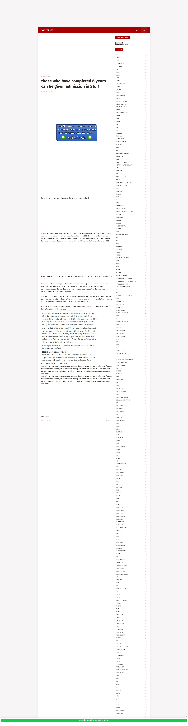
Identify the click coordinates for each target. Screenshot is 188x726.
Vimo (131, 661)
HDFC (131, 298)
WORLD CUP (131, 673)
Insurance (131, 348)
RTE (131, 539)
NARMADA (131, 432)
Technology (131, 629)
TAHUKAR (131, 603)
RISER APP (131, 533)
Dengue (131, 194)
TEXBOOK (131, 620)
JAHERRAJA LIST (131, 351)
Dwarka (131, 200)
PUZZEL (131, 493)
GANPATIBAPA (131, 226)
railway (131, 702)
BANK (131, 98)
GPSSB (131, 255)
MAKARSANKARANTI (131, 400)
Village (131, 658)
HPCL (131, 316)
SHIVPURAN (131, 568)
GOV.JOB (131, 249)
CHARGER (131, 156)
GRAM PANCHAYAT (131, 258)
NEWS (48, 76)
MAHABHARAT (131, 391)
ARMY (131, 81)
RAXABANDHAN (131, 528)
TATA (131, 612)
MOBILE (131, 417)
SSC (131, 586)
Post (131, 499)
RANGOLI (131, 519)
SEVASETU (131, 562)
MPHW (131, 426)
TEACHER (131, 615)
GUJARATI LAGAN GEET (131, 278)
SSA (131, 583)
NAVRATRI (131, 438)
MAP (131, 403)
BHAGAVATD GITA (131, 104)
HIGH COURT (131, 304)
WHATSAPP (131, 667)
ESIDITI (131, 214)
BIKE (131, 110)
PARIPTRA (131, 475)
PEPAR (131, 478)
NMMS (131, 452)
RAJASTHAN (131, 510)
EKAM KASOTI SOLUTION (131, 211)
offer (131, 696)
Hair (131, 319)
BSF (131, 130)
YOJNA (131, 676)
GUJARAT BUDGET (131, 275)
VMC (131, 652)
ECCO (131, 203)
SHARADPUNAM (131, 565)
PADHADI (131, 470)
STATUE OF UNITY (131, 589)
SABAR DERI (131, 542)
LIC (131, 377)
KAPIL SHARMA (131, 362)
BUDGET (131, 133)
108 (131, 55)
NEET (131, 441)
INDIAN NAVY (131, 333)
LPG (131, 383)
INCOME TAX (131, 330)
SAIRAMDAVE (131, 545)
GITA (131, 237)
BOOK (131, 121)
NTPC (131, 458)
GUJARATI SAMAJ (131, 284)
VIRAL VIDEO (131, 649)
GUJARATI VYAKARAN (131, 287)
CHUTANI (131, 159)
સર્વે (131, 716)
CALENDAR (131, 139)
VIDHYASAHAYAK (131, 647)
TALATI (131, 606)
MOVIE (131, 423)
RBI (131, 530)
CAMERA (131, 145)
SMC (131, 577)
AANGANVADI (131, 63)
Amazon (131, 89)
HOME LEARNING (131, 313)
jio (131, 687)
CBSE (131, 148)
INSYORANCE (131, 336)
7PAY (131, 60)
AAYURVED (131, 66)
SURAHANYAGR (131, 600)
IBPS (131, 324)
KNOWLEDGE (131, 365)
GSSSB (131, 272)
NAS (131, 435)
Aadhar (131, 87)
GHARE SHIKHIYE (131, 234)
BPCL (131, 124)
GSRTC (131, 269)
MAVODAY (131, 409)
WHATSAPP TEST (131, 670)
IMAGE (131, 327)
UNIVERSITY (131, 635)
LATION (131, 374)
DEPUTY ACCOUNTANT (131, 182)
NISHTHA (131, 449)
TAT (131, 609)
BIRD (131, 116)
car (131, 681)
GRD (131, 261)
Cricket (131, 179)
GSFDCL (131, 266)
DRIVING (131, 191)
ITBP (131, 345)
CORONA (131, 171)
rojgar (131, 707)
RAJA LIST (131, 507)
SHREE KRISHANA (131, 574)
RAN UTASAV (131, 516)
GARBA (131, 229)
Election (131, 220)
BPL (131, 127)
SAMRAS (131, 548)
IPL (131, 339)
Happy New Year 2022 (131, 322)
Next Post (109, 421)
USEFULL (131, 638)
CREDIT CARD (131, 177)
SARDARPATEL (131, 551)
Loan (131, 385)
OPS (131, 467)
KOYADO (131, 368)
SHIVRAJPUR (131, 571)
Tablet (131, 626)
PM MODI (131, 487)
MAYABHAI (131, 412)
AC (131, 69)
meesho (131, 690)
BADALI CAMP (131, 92)
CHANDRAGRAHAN (131, 153)
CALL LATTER (131, 142)
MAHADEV (131, 394)
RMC (131, 536)
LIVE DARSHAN (131, 380)
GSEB (131, 264)
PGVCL (131, 481)
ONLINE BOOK (131, 464)
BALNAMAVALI (131, 95)
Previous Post (46, 421)
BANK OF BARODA (131, 101)
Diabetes (131, 197)
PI (131, 484)
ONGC (131, 461)
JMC (131, 356)
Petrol (131, 496)
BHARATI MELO (131, 107)
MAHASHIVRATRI (131, 397)
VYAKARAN (131, 655)
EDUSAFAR (131, 205)
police (131, 699)
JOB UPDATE (47, 30)
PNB (131, 490)
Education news (131, 217)
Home (43, 76)
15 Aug (131, 58)
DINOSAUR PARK (131, 185)
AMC (131, 72)
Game (131, 290)
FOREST (131, 223)
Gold (131, 293)
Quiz (131, 501)
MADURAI (131, 388)
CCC (131, 150)
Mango (131, 429)
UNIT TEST (131, 632)
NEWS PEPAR (131, 446)
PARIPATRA (131, 472)
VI (131, 641)
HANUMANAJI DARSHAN (131, 295)
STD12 (131, 597)
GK (131, 240)
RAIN (131, 504)
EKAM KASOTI (131, 208)
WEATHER (131, 664)
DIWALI (131, 188)
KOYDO (131, 371)
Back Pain (131, 136)
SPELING (131, 580)
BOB (131, 119)
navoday (131, 693)
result (131, 705)
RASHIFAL (131, 525)
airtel (131, 678)
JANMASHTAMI (131, 354)
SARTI (131, 554)
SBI (131, 557)
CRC (131, 174)
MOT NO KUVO (131, 420)
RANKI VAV (131, 522)
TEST (131, 618)
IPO (131, 342)
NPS (131, 455)
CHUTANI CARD (131, 162)
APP (131, 78)
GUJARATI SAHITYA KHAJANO (131, 281)
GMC (131, 243)
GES (131, 232)
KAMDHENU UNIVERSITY (131, 359)
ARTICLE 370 (131, 84)
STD (131, 591)
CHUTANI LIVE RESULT (131, 165)
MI (131, 414)
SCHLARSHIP (131, 560)
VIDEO (131, 644)
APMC (131, 75)
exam (131, 684)
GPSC (131, 252)
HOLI (131, 307)
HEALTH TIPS (131, 301)
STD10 (131, 594)
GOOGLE (131, 246)
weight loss (131, 713)
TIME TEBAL (131, 623)
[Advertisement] (59, 13)
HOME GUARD (131, 310)
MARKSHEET (131, 406)
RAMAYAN (131, 513)
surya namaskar (131, 710)
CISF (131, 168)
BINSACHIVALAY (131, 113)
